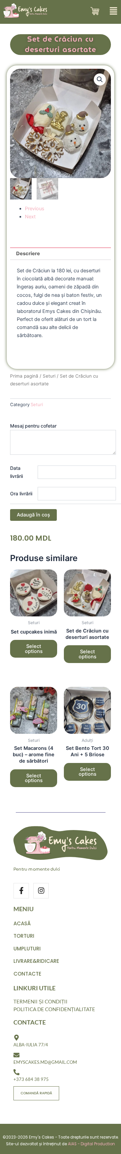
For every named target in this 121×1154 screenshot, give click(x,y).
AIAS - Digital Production (91, 1144)
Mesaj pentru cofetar (33, 426)
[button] (100, 79)
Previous (34, 209)
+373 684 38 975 (31, 1079)
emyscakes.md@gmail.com (45, 1062)
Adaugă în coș (33, 515)
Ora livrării (21, 493)
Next (30, 217)
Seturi (49, 376)
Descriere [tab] (28, 254)
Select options (34, 648)
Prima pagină (24, 376)
